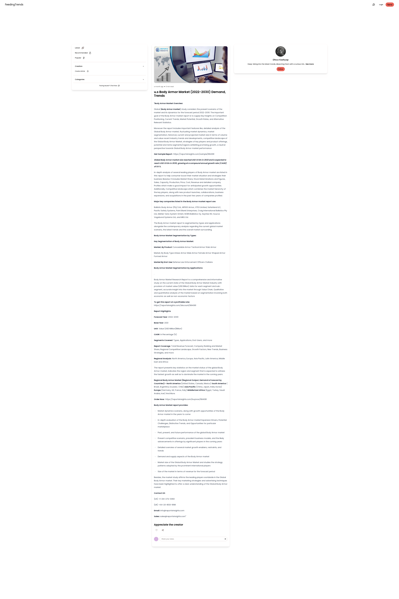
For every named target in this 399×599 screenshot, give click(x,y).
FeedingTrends (14, 4)
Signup (389, 5)
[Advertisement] (199, 26)
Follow (280, 69)
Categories (79, 79)
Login (381, 5)
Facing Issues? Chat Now (108, 86)
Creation (78, 66)
